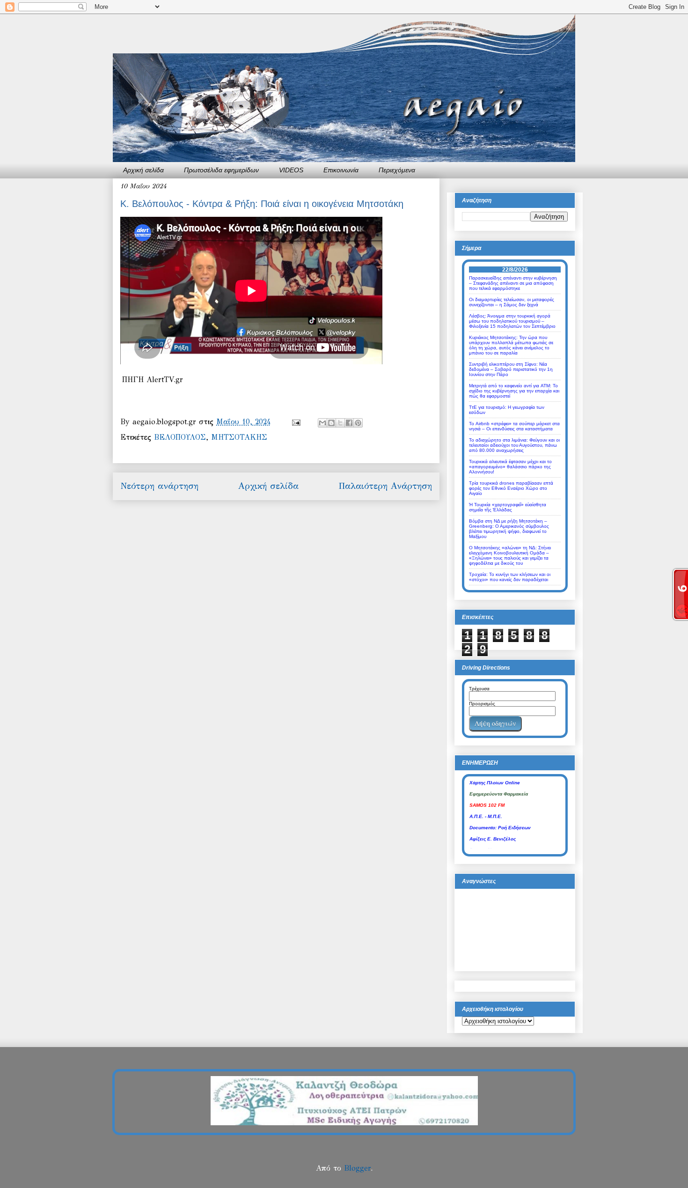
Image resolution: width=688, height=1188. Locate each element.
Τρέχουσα (479, 688)
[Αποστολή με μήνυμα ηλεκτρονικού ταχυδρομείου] (322, 423)
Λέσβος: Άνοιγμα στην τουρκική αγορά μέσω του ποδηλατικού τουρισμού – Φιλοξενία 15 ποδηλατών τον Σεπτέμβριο (512, 321)
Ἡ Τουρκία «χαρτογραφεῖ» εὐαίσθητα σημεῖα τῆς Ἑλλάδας (507, 507)
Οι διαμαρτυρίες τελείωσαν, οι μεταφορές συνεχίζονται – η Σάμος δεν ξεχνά (511, 302)
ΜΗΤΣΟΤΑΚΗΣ (239, 437)
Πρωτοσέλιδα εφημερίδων (221, 170)
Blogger (357, 1168)
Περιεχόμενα (397, 170)
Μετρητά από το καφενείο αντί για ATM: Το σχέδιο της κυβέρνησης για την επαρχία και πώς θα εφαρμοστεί (514, 390)
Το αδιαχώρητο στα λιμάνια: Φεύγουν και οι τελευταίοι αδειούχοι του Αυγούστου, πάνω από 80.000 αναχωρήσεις (514, 445)
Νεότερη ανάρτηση (159, 485)
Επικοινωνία (341, 170)
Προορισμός (482, 703)
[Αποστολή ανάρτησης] (295, 421)
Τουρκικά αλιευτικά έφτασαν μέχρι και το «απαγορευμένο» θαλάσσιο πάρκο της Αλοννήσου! (510, 466)
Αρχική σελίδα (143, 170)
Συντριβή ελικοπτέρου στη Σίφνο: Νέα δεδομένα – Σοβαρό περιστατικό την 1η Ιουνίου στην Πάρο (511, 369)
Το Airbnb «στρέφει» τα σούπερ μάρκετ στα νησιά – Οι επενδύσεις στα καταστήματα (514, 426)
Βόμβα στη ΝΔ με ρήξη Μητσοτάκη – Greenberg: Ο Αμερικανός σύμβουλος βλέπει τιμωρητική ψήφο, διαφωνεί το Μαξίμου (509, 528)
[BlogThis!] (331, 423)
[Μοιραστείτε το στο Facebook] (349, 423)
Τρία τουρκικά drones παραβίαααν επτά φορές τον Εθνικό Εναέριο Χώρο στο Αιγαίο (511, 488)
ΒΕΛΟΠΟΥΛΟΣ (180, 437)
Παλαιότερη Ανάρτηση (385, 485)
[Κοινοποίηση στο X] (340, 423)
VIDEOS (291, 170)
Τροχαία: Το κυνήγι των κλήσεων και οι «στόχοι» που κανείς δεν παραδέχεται (509, 577)
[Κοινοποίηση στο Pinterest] (358, 423)
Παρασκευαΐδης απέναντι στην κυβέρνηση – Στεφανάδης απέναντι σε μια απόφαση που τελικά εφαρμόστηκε (513, 283)
